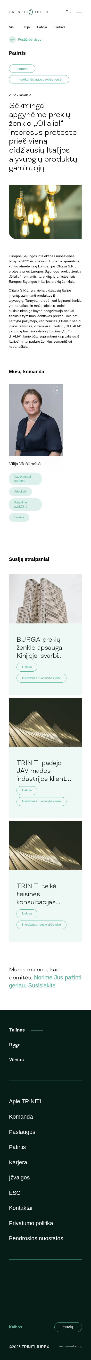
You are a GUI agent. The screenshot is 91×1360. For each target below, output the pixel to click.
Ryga (15, 1045)
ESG (15, 1193)
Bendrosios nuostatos (36, 1238)
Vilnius (16, 1060)
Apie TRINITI (25, 1101)
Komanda (21, 1117)
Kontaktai (20, 1208)
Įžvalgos (19, 1177)
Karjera (18, 1162)
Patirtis (17, 1147)
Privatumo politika (31, 1223)
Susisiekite (42, 985)
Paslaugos (22, 1132)
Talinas (17, 1030)
